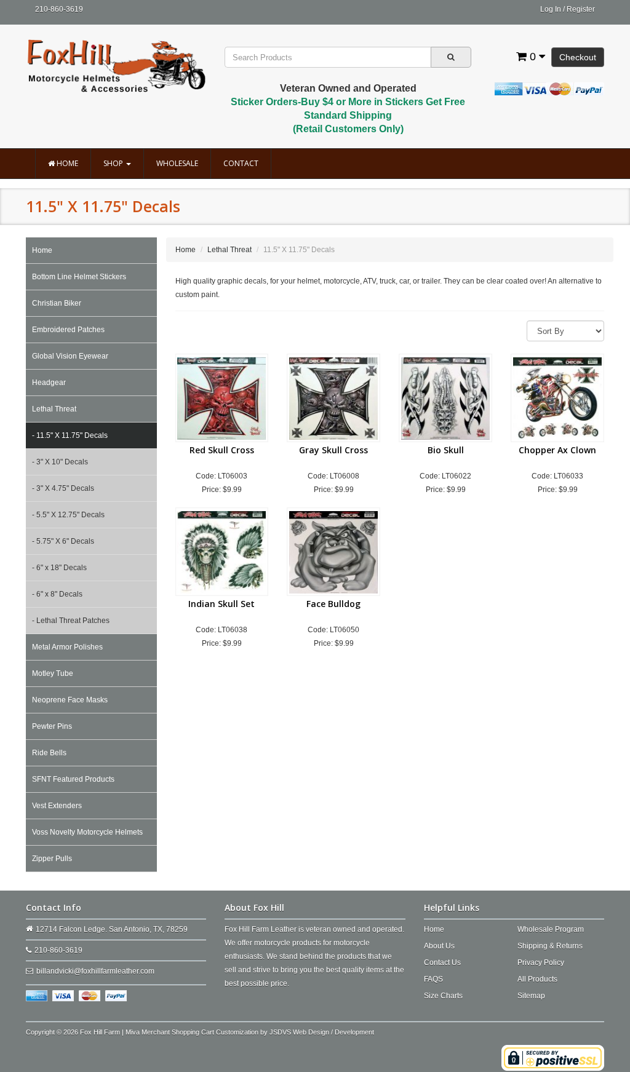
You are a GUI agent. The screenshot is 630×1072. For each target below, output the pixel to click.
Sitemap (531, 995)
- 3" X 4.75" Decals (63, 488)
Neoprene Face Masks (70, 700)
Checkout (577, 57)
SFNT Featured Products (73, 779)
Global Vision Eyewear (70, 356)
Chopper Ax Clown (557, 450)
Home (66, 163)
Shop (114, 163)
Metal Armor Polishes (67, 647)
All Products (537, 979)
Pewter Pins (52, 726)
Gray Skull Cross (333, 450)
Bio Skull (446, 450)
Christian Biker (56, 303)
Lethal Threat (54, 409)
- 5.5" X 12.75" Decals (68, 514)
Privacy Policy (540, 962)
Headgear (49, 382)
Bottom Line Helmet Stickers (79, 276)
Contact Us (442, 962)
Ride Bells (49, 752)
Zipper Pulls (52, 858)
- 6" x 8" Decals (57, 594)
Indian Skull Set (221, 603)
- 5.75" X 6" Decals (63, 541)
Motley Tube (52, 673)
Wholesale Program (550, 929)
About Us (439, 946)
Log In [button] (550, 9)
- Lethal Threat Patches (71, 620)
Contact (240, 163)
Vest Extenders (57, 805)
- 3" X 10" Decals (60, 462)
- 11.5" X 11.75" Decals (70, 435)
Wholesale (177, 163)
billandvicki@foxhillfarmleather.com (95, 971)
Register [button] (581, 9)
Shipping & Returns (550, 946)
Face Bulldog (333, 603)
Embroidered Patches (68, 329)
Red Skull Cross (221, 450)
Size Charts (443, 995)
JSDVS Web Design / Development (321, 1032)
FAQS (433, 979)
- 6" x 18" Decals (59, 567)
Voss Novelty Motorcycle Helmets (87, 832)
